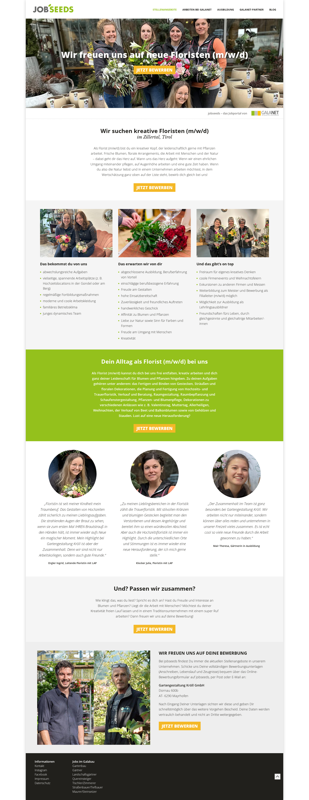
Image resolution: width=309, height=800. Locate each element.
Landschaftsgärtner (84, 774)
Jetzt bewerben (154, 70)
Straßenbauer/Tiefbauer (87, 787)
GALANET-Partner (252, 9)
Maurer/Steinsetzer (84, 792)
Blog (272, 9)
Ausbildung (225, 9)
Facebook (41, 774)
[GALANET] (265, 113)
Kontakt (39, 766)
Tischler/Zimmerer (84, 783)
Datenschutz (42, 783)
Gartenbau (79, 766)
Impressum (42, 779)
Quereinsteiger (81, 779)
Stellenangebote (165, 9)
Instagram (41, 770)
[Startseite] (53, 8)
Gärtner (77, 770)
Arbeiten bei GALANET (197, 9)
